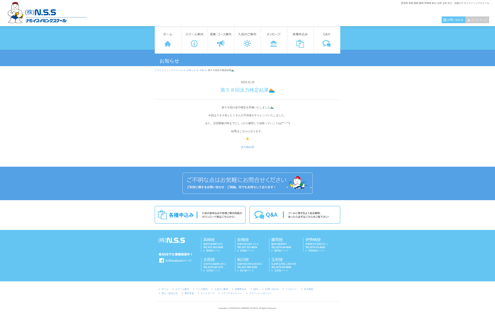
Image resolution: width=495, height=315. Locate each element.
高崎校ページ (213, 250)
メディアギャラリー (231, 293)
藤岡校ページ (281, 250)
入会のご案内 (221, 289)
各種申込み (241, 289)
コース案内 (201, 289)
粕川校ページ (247, 270)
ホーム (164, 289)
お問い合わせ (455, 19)
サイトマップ (479, 19)
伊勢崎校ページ (316, 250)
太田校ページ (213, 270)
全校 (202, 70)
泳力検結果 (247, 147)
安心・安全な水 (169, 293)
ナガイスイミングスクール (169, 70)
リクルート (291, 289)
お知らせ (191, 70)
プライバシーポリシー (260, 293)
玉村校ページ (281, 270)
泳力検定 (308, 289)
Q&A (255, 289)
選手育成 (189, 293)
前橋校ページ (247, 250)
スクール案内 (182, 289)
